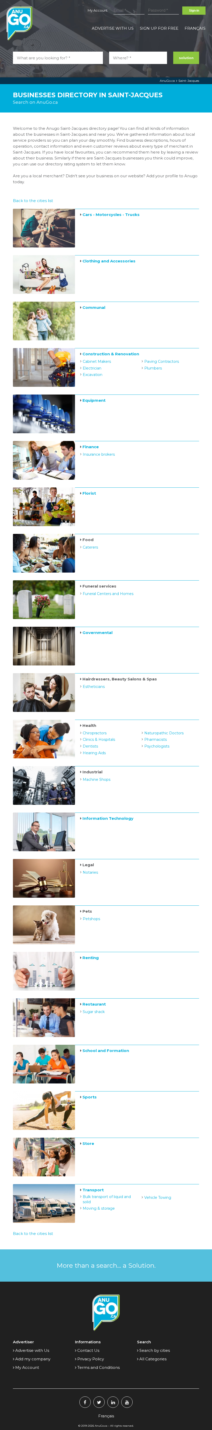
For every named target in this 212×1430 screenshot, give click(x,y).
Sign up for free (159, 28)
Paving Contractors (161, 361)
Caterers (90, 547)
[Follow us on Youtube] (127, 1402)
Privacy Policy (90, 1358)
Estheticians (94, 686)
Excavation (92, 374)
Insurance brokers (99, 454)
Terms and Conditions (98, 1367)
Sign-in (194, 10)
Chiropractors (95, 733)
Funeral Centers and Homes (108, 593)
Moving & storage (99, 1208)
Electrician (92, 368)
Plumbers (153, 368)
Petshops (91, 919)
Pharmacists (155, 739)
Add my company (32, 1358)
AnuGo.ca (167, 81)
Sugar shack (94, 1011)
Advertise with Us (113, 28)
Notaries (90, 872)
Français (195, 28)
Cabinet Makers (97, 361)
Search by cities (154, 1350)
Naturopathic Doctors (164, 733)
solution (186, 58)
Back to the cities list (33, 200)
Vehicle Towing (157, 1197)
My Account (98, 10)
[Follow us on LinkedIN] (113, 1402)
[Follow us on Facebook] (85, 1402)
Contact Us (88, 1350)
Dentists (90, 746)
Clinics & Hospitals (99, 739)
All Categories (152, 1358)
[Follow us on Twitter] (99, 1402)
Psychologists (156, 746)
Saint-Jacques (188, 81)
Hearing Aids (94, 753)
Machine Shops (96, 779)
